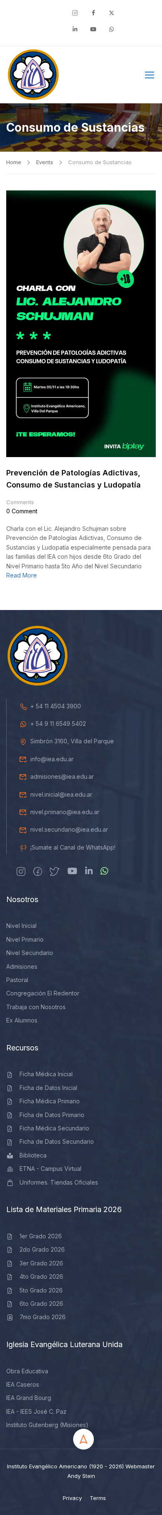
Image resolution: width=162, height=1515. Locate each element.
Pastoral (17, 979)
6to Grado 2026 (41, 1303)
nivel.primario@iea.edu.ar (64, 811)
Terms (98, 1498)
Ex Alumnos (21, 1020)
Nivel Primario (25, 939)
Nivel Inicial (21, 925)
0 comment (21, 511)
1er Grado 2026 (41, 1236)
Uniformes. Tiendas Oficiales (59, 1182)
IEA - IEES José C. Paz (36, 1411)
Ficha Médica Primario (50, 1101)
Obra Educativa (27, 1371)
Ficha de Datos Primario (52, 1114)
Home (13, 162)
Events (44, 162)
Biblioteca (33, 1155)
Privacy (72, 1498)
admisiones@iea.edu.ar (62, 776)
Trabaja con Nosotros (36, 1006)
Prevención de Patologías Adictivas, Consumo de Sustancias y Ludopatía (73, 478)
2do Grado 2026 (42, 1249)
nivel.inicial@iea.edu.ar (61, 794)
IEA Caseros (22, 1384)
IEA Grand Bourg (28, 1397)
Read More (21, 575)
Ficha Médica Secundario (54, 1128)
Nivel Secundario (29, 952)
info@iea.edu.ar (52, 758)
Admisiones (21, 966)
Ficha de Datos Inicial (48, 1087)
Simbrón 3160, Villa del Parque (72, 741)
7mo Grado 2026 (43, 1316)
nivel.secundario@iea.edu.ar (69, 829)
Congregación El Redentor (42, 993)
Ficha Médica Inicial (46, 1074)
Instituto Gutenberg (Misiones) (47, 1424)
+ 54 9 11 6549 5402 (58, 723)
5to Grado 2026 (41, 1290)
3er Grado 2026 (41, 1263)
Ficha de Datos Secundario (57, 1141)
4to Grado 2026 (41, 1276)
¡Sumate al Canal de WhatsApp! (72, 847)
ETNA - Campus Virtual (50, 1168)
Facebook (123, 77)
